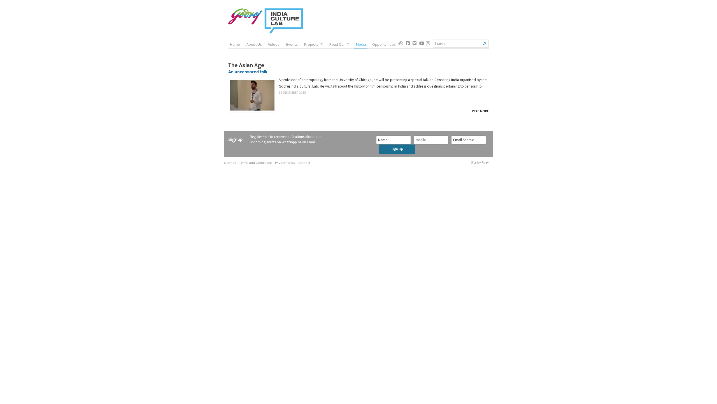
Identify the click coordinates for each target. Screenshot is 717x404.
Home (235, 44)
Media (361, 44)
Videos (274, 44)
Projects (311, 44)
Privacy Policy (285, 162)
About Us (254, 44)
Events (292, 44)
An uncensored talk (247, 72)
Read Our (337, 44)
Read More (480, 111)
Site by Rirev (480, 162)
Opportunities (384, 44)
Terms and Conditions (255, 162)
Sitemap (230, 162)
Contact (304, 162)
